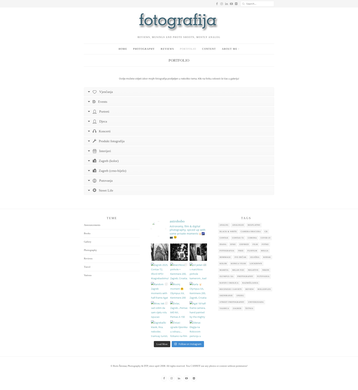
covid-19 (265, 238)
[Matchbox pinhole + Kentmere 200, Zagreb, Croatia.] (179, 271)
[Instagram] (172, 378)
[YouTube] (186, 378)
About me (229, 48)
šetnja (249, 308)
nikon (265, 270)
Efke (233, 244)
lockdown (256, 263)
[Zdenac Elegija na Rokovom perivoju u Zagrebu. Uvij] (198, 329)
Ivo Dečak (240, 257)
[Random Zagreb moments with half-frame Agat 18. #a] (159, 290)
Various (88, 275)
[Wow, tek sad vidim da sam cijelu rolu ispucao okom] (159, 310)
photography (245, 276)
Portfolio (188, 48)
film (255, 244)
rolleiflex (264, 289)
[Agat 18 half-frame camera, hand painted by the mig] (198, 310)
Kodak (267, 257)
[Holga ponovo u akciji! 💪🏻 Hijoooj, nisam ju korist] (198, 252)
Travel (87, 266)
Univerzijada (256, 302)
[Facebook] (164, 378)
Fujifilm (252, 251)
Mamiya (224, 270)
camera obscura (251, 231)
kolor (223, 263)
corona (252, 238)
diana (223, 244)
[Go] (243, 4)
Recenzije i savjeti (231, 289)
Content (209, 48)
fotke (265, 244)
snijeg (240, 296)
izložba (254, 257)
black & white (228, 231)
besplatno (254, 225)
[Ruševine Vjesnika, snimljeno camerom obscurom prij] (179, 252)
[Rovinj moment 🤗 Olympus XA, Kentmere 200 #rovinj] (179, 290)
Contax (224, 238)
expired (244, 244)
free (241, 251)
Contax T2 (238, 238)
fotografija (227, 251)
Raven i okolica (229, 283)
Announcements (92, 225)
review (250, 289)
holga (264, 251)
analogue (238, 225)
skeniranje (226, 296)
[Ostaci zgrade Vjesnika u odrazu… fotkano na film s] (179, 329)
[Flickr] (194, 378)
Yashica (224, 308)
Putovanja (263, 276)
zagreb (237, 308)
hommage (225, 257)
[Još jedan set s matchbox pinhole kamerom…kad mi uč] (198, 271)
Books (87, 233)
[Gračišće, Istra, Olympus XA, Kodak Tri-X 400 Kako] (159, 252)
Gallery (87, 241)
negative (253, 270)
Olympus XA (226, 276)
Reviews (167, 48)
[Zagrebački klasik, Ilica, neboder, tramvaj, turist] (159, 329)
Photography (144, 48)
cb (266, 231)
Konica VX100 (238, 263)
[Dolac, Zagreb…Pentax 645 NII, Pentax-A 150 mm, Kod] (179, 310)
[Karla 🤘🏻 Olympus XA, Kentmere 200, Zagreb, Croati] (198, 290)
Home (123, 48)
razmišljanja (250, 283)
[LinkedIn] (179, 378)
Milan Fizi (238, 270)
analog (224, 225)
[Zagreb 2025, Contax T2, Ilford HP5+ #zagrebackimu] (159, 271)
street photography (232, 302)
